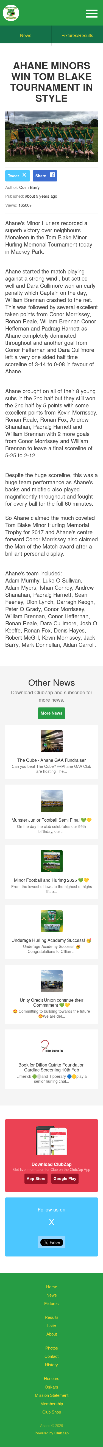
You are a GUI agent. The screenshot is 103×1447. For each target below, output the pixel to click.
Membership (51, 1403)
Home (51, 1286)
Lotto (51, 1325)
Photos (51, 1348)
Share (40, 175)
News (25, 35)
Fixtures (51, 1303)
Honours (51, 1378)
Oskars (51, 1387)
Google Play (65, 1178)
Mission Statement (51, 1395)
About (51, 1334)
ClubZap (61, 1433)
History (51, 1364)
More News (51, 713)
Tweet (13, 175)
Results (52, 1317)
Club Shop (51, 1412)
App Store (36, 1178)
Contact (51, 1356)
